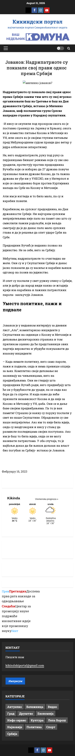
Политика (34, 727)
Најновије (14, 727)
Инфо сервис (16, 720)
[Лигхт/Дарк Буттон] (60, 48)
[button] (6, 48)
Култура (37, 720)
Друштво (26, 713)
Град (11, 713)
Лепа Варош (57, 720)
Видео (52, 707)
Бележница (34, 707)
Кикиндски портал (37, 21)
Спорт (50, 727)
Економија (46, 713)
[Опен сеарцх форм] (68, 48)
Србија (12, 734)
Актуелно (14, 707)
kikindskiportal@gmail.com (24, 665)
